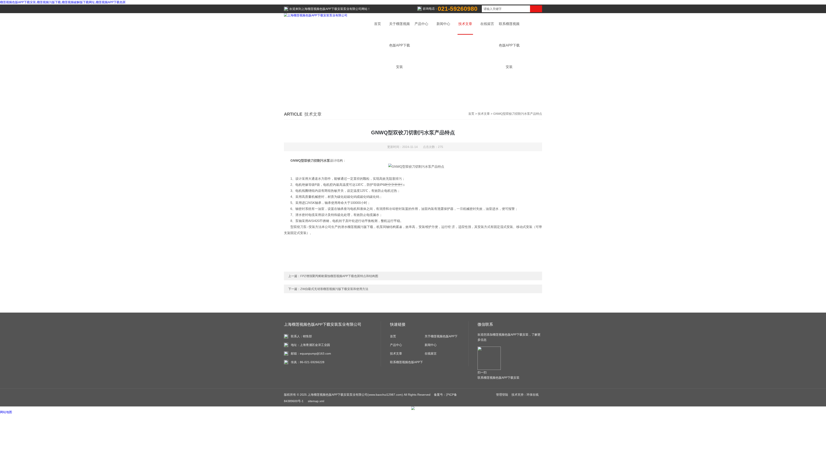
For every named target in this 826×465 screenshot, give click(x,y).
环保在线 (533, 394)
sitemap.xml (316, 401)
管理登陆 (502, 394)
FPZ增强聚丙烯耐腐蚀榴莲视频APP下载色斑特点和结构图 (339, 276)
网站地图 (6, 412)
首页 (377, 24)
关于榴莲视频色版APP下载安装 (441, 338)
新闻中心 (443, 24)
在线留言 (487, 24)
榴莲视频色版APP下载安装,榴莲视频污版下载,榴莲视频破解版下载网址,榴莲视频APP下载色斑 (63, 2)
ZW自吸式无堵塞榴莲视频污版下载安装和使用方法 (334, 289)
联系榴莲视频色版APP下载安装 (406, 363)
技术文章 (465, 24)
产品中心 (421, 24)
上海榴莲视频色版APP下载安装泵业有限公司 (331, 9)
